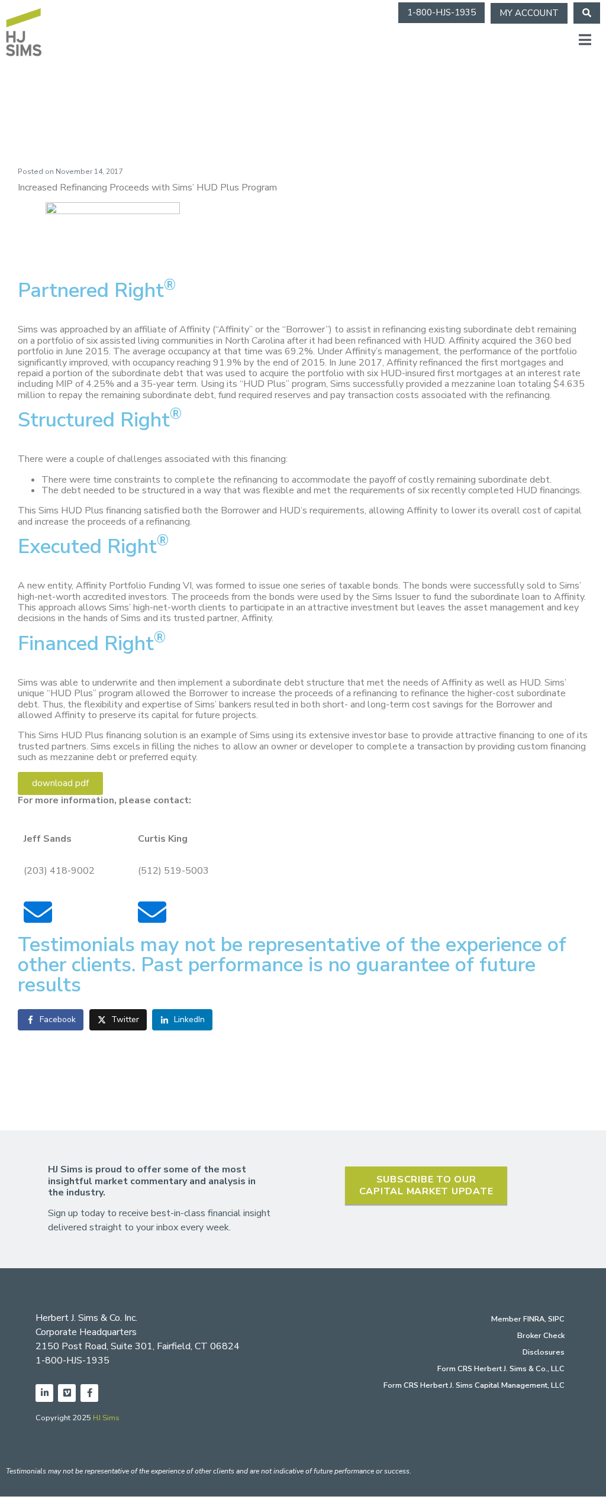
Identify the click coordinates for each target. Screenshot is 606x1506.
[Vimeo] (67, 1393)
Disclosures (544, 1352)
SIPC (556, 1319)
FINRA (533, 1319)
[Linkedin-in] (44, 1393)
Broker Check (541, 1335)
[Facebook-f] (89, 1393)
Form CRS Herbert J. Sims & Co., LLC (501, 1368)
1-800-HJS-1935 (72, 1360)
